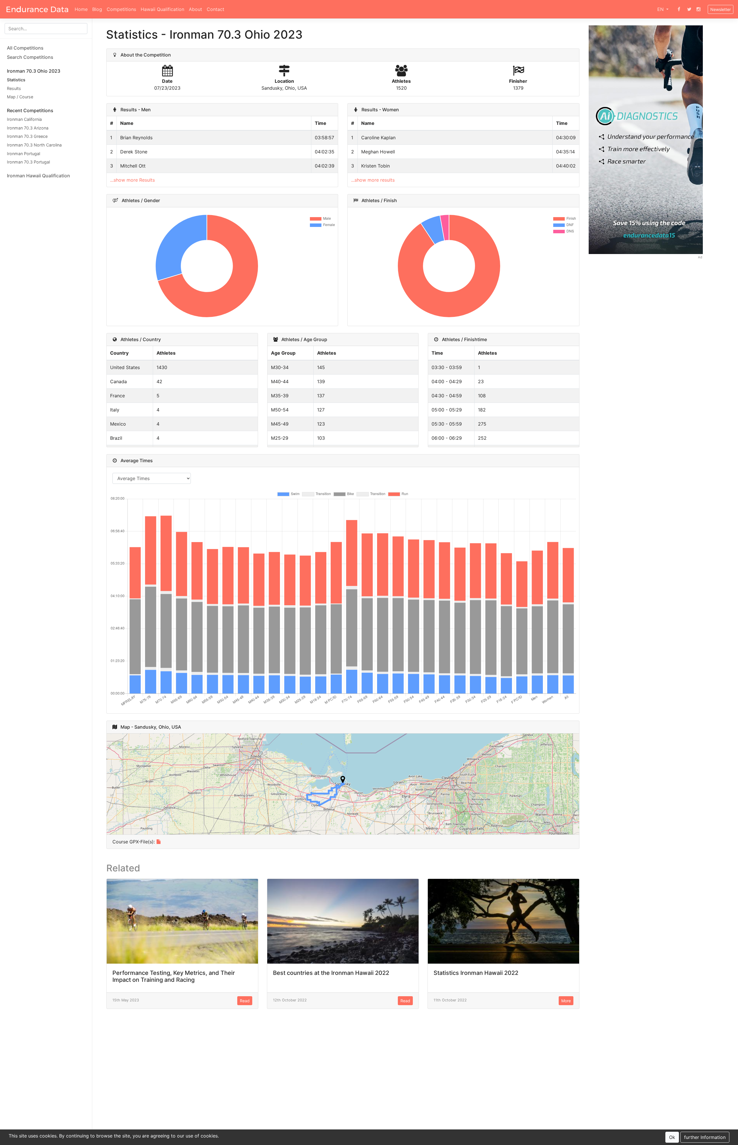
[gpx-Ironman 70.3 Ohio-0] (158, 842)
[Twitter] (689, 9)
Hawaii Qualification (162, 9)
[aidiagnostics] (646, 139)
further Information (705, 1137)
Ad (700, 257)
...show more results (373, 180)
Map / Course (20, 96)
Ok (672, 1137)
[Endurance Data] (37, 9)
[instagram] (698, 9)
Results (14, 88)
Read (245, 1000)
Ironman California (24, 119)
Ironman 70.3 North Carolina (34, 144)
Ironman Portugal (23, 153)
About (195, 9)
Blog (97, 9)
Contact (215, 9)
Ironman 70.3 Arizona (27, 127)
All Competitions (25, 48)
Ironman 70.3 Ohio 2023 (33, 71)
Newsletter (720, 9)
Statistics (16, 79)
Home (81, 9)
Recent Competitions (30, 110)
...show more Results (132, 180)
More (566, 1000)
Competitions (121, 9)
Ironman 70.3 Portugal (28, 161)
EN (661, 9)
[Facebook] (679, 9)
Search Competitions (30, 57)
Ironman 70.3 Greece (27, 136)
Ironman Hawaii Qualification (38, 175)
